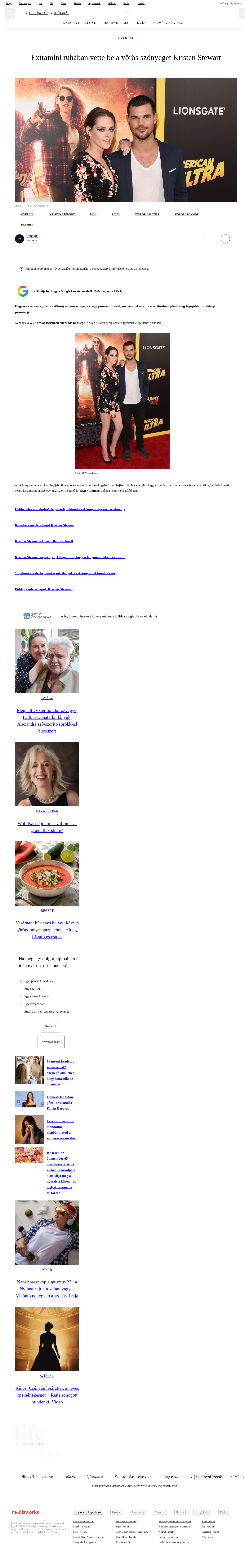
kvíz (141, 22)
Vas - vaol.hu (208, 1526)
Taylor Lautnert (89, 490)
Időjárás (61, 13)
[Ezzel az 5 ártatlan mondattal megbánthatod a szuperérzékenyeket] (29, 1129)
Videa (63, 3)
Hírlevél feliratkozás (37, 1476)
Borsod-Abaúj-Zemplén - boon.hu (88, 1537)
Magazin (160, 1512)
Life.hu (32, 236)
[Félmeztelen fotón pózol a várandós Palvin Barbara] (29, 1099)
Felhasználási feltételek (133, 1476)
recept (47, 911)
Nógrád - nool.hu (167, 1532)
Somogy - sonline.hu (168, 1537)
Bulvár (180, 1512)
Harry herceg (117, 22)
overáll (126, 38)
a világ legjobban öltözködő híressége (61, 322)
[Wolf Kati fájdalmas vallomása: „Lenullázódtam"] (47, 774)
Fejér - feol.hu (122, 1526)
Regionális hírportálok (87, 1512)
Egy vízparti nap (34, 1004)
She (51, 3)
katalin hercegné (79, 22)
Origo (8, 3)
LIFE (119, 616)
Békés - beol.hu (80, 1532)
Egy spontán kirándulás (38, 981)
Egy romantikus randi (37, 996)
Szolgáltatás (202, 1512)
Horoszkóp (38, 13)
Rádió (223, 1512)
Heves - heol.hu (123, 1542)
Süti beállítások (209, 1477)
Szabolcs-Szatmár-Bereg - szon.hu (174, 1542)
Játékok (141, 3)
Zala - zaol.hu (208, 1537)
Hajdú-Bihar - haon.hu (126, 1537)
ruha (116, 214)
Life (40, 3)
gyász (47, 698)
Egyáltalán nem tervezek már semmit (46, 1011)
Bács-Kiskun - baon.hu (83, 1521)
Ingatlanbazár (94, 3)
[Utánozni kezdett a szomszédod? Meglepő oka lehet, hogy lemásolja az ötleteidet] (29, 1070)
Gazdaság (138, 1512)
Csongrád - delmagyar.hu (84, 1542)
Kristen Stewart (62, 214)
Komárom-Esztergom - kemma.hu (174, 1526)
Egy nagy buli (32, 988)
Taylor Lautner (147, 214)
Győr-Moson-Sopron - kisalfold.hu (132, 1532)
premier (27, 224)
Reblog (126, 3)
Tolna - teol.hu (208, 1521)
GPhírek (112, 3)
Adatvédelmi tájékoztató (84, 1476)
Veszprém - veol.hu (210, 1532)
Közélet (116, 1512)
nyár (47, 1270)
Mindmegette (25, 3)
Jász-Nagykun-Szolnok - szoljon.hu (175, 1521)
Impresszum (173, 1476)
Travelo (77, 3)
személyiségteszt (169, 22)
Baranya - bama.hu (81, 1526)
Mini (93, 214)
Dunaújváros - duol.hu (126, 1521)
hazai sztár (47, 811)
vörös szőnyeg (186, 214)
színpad (47, 1376)
